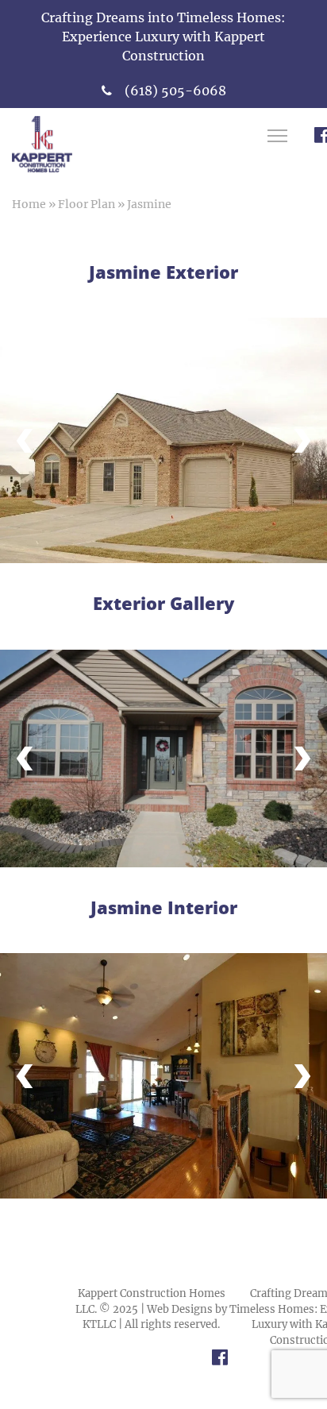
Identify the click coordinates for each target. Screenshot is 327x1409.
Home (29, 204)
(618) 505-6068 (175, 90)
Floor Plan (86, 204)
